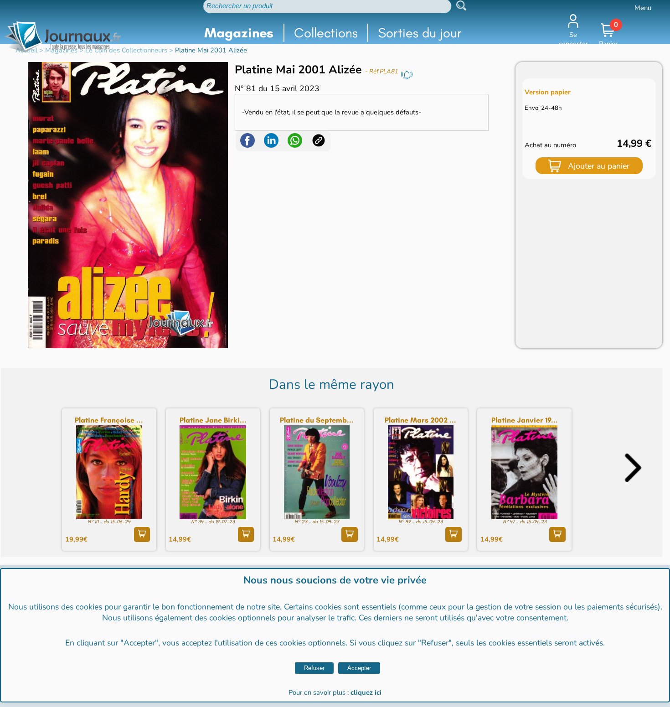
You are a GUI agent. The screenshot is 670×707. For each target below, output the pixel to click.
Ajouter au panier (598, 165)
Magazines (238, 33)
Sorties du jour (420, 33)
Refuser (314, 668)
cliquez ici (365, 692)
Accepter (359, 668)
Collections (326, 33)
